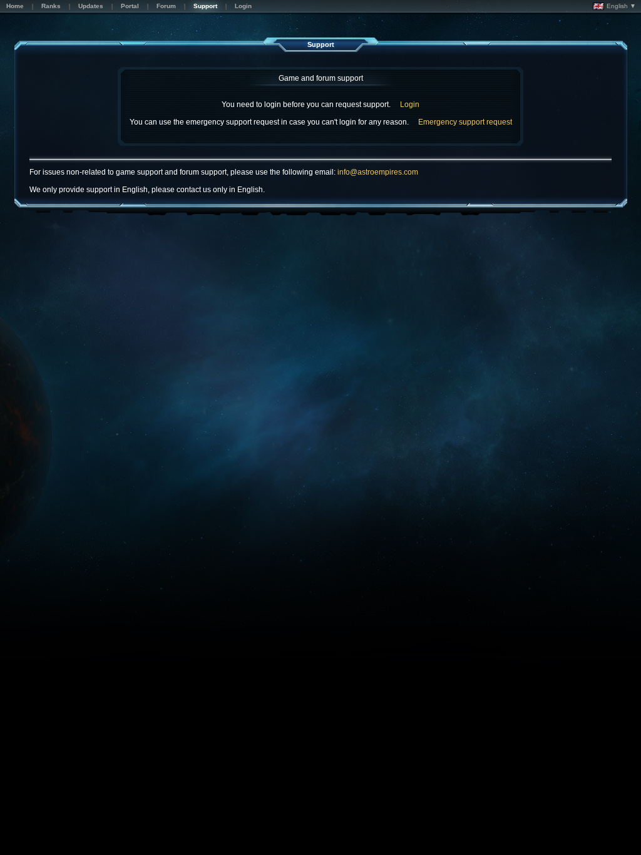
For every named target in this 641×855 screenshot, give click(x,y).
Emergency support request (465, 122)
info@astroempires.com (377, 172)
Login (409, 104)
